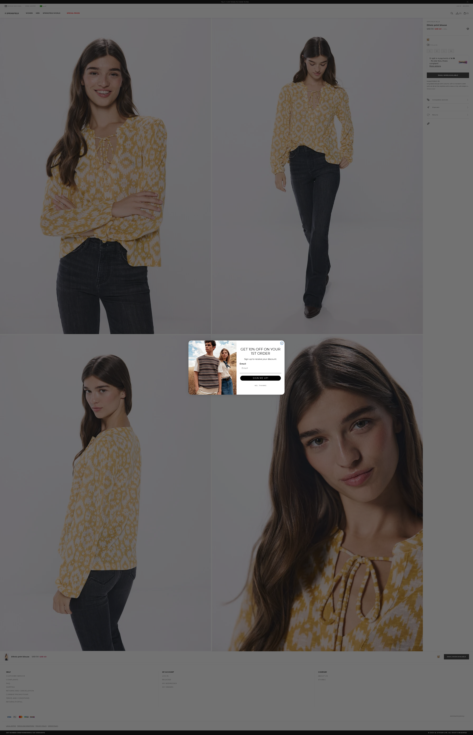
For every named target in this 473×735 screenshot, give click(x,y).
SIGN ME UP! (260, 378)
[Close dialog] (281, 343)
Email (243, 364)
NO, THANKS (260, 385)
